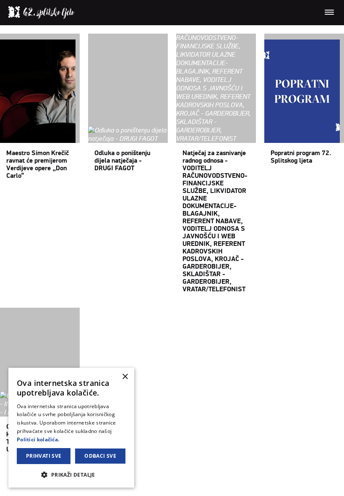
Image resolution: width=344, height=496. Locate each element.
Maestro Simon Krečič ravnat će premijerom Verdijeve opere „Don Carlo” (37, 164)
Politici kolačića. (38, 439)
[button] (71, 474)
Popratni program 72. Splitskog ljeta (301, 157)
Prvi (5, 472)
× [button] (125, 377)
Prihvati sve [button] (44, 455)
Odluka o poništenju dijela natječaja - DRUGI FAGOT (122, 160)
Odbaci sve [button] (100, 455)
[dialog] (71, 428)
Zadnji (142, 472)
